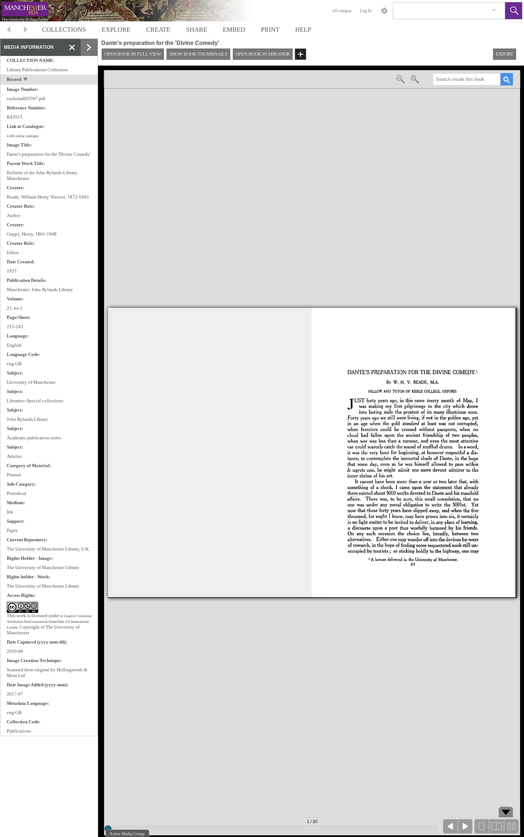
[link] (494, 10)
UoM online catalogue (22, 136)
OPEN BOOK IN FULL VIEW (132, 54)
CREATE (158, 29)
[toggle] (26, 80)
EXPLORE (116, 29)
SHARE (196, 29)
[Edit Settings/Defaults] (384, 10)
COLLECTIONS (64, 29)
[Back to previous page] (8, 30)
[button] (513, 10)
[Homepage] (134, 10)
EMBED (234, 29)
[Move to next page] (25, 30)
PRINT (270, 29)
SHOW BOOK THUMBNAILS (198, 54)
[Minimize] (72, 47)
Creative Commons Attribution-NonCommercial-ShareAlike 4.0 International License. (49, 621)
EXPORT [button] (504, 54)
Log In (365, 10)
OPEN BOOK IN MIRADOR (263, 54)
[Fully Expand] (89, 47)
